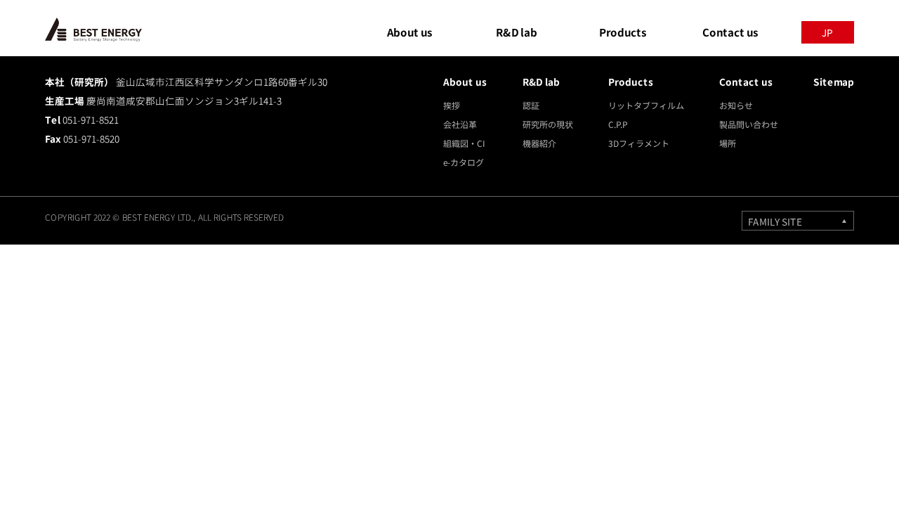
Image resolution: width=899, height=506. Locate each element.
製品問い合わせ (748, 124)
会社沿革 (460, 124)
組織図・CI (464, 143)
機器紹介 (539, 143)
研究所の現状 (548, 124)
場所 (727, 143)
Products (631, 81)
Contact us (746, 81)
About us (465, 81)
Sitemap (833, 81)
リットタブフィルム (646, 105)
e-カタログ (463, 162)
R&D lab (541, 81)
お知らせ (736, 105)
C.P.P (618, 124)
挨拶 (451, 105)
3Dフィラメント (638, 143)
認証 (531, 105)
